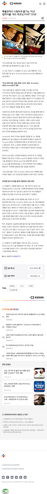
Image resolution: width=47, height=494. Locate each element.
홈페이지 (25, 477)
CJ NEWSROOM (4, 3)
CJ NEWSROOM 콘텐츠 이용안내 (13, 469)
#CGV (22, 286)
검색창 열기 (40, 4)
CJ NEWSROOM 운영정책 (10, 465)
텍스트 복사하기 (34, 268)
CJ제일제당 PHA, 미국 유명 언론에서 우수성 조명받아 (17, 419)
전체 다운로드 (34, 276)
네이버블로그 (16, 477)
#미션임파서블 (13, 290)
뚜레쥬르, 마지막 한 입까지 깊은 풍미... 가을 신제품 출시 (18, 422)
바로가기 (17, 256)
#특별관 (31, 286)
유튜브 (3, 477)
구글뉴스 (20, 477)
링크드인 (12, 477)
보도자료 (4, 18)
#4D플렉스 (12, 286)
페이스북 (7, 477)
